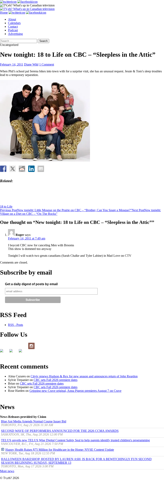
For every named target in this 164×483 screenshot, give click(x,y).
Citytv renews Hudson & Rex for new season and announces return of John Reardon (84, 376)
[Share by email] (41, 169)
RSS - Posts (15, 324)
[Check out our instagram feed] (31, 346)
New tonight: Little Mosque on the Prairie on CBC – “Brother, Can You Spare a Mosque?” (66, 210)
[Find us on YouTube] (22, 352)
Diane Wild (31, 64)
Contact (13, 26)
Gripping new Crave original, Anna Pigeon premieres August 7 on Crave (75, 390)
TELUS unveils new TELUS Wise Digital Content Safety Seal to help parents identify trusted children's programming (75, 440)
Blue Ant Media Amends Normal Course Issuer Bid (33, 421)
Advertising (15, 33)
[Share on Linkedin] (31, 169)
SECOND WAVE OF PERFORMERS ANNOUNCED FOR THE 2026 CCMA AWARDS (60, 430)
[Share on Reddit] (22, 169)
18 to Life (6, 206)
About (12, 19)
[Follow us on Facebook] (3, 352)
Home (4, 12)
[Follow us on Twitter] (12, 352)
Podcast (13, 30)
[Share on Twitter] (12, 169)
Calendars (14, 23)
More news (7, 471)
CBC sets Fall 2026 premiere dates (55, 380)
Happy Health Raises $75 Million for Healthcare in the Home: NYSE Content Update (59, 449)
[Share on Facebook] (3, 169)
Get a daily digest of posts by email (31, 284)
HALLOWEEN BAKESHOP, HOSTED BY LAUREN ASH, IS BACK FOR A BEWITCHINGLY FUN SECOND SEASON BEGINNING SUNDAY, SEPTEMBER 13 (76, 460)
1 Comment (46, 64)
